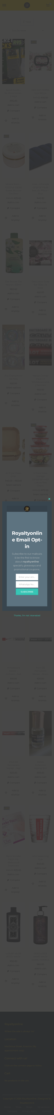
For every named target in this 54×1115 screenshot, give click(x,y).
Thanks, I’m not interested (27, 615)
